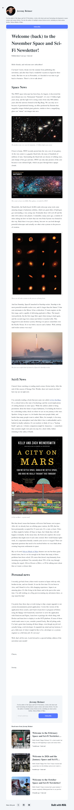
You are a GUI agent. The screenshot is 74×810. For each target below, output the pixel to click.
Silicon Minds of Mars (30, 551)
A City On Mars (55, 400)
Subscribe (37, 27)
